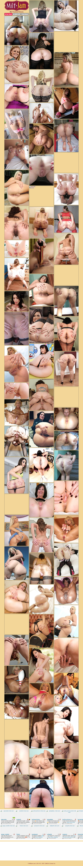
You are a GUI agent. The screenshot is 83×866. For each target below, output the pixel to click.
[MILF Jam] (16, 5)
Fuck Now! (25, 14)
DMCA (47, 863)
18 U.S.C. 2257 (40, 863)
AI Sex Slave (8, 14)
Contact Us (52, 863)
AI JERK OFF (16, 14)
